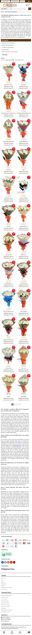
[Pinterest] (11, 562)
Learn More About (6, 592)
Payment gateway (6, 536)
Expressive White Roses (8, 339)
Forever (8, 396)
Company (3, 575)
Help (30, 1)
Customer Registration (6, 595)
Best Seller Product (15, 1)
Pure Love (24, 368)
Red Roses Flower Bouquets (8, 45)
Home (2, 11)
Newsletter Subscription (6, 587)
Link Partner (4, 589)
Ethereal (8, 226)
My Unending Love (23, 226)
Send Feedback (6, 617)
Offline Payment (4, 601)
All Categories (5, 40)
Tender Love (8, 169)
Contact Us (4, 615)
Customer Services (6, 624)
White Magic (23, 396)
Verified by (4, 549)
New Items (22, 1)
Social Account (5, 559)
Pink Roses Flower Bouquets (8, 47)
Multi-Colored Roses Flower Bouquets (9, 51)
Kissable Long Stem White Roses (8, 113)
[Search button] (29, 9)
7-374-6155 (6, 621)
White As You (23, 254)
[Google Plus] (14, 562)
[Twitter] (5, 562)
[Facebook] (2, 562)
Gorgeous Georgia (23, 198)
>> (19, 404)
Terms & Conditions (5, 606)
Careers (3, 582)
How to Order (4, 599)
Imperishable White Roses (8, 141)
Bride (24, 169)
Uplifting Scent (8, 283)
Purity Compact (23, 311)
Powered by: (5, 566)
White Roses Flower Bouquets (11, 11)
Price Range (4, 54)
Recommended (5, 1)
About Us (3, 578)
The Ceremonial (23, 283)
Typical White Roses (23, 141)
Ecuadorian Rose (5, 49)
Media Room (4, 584)
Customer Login (4, 597)
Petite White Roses (8, 198)
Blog (2, 580)
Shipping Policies (5, 602)
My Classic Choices (8, 84)
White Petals (23, 84)
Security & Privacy (5, 604)
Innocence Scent (23, 339)
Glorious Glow (8, 368)
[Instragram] (8, 562)
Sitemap (3, 585)
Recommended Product (6, 610)
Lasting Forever (8, 254)
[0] (28, 632)
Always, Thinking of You (8, 311)
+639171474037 (7, 619)
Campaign (3, 608)
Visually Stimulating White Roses (24, 113)
